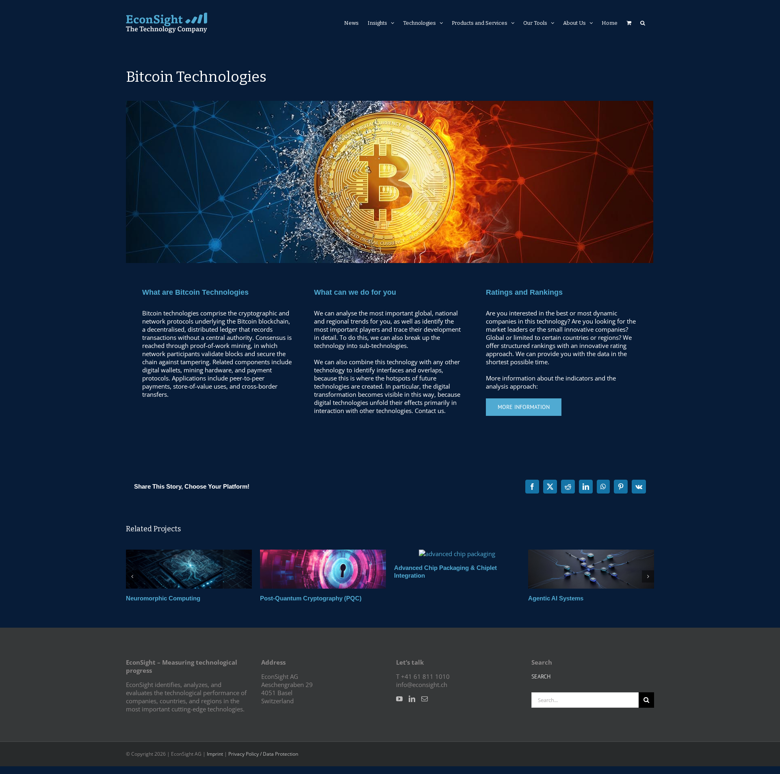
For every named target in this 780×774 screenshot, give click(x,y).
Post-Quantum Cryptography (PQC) (156, 598)
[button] (642, 23)
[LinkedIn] (412, 703)
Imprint (215, 758)
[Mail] (424, 703)
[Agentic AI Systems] (437, 554)
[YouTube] (399, 703)
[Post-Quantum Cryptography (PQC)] (169, 554)
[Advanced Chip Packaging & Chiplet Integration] (302, 554)
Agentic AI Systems (401, 598)
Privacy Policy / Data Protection (263, 758)
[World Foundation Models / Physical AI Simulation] (571, 554)
